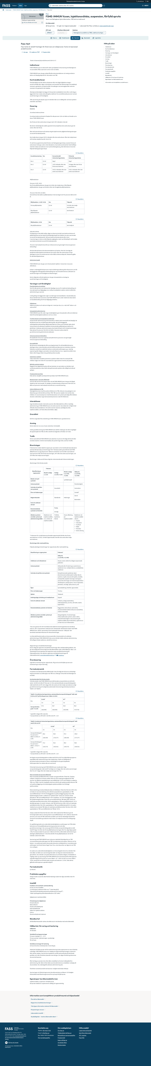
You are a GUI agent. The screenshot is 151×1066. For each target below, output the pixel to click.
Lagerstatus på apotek (85, 1030)
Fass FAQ (81, 1038)
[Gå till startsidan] (6, 5)
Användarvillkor (62, 1042)
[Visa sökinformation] (104, 5)
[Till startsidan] (3, 10)
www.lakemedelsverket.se (47, 655)
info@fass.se (45, 1033)
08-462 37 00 (47, 1030)
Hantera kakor (62, 1045)
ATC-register (82, 1035)
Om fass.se (61, 1030)
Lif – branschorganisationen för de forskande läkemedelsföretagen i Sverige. (15, 1037)
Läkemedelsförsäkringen (107, 26)
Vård (20, 5)
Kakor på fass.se (62, 1040)
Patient (14, 5)
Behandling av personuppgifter (66, 1035)
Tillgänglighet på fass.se (64, 1033)
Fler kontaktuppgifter (44, 1038)
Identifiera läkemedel (85, 1033)
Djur (25, 5)
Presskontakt (61, 1038)
